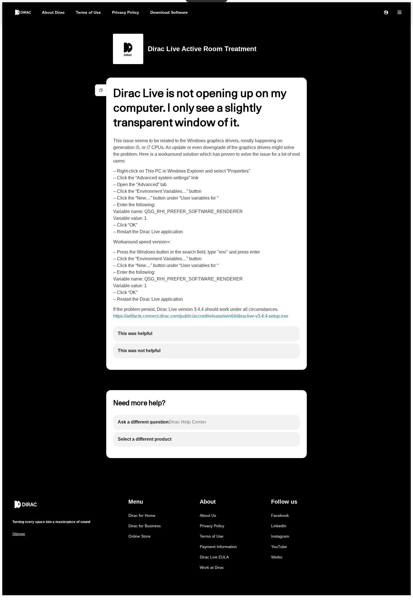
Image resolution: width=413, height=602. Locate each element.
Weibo (276, 557)
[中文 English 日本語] (386, 12)
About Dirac (53, 12)
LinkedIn (278, 526)
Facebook (280, 515)
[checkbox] (206, 333)
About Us (208, 515)
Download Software (169, 12)
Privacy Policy (125, 12)
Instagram (280, 536)
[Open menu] (399, 12)
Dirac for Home (141, 515)
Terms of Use (88, 12)
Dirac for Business (144, 526)
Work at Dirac (212, 567)
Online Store (139, 536)
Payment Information (218, 546)
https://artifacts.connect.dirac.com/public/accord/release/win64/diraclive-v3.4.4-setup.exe (200, 316)
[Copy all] (100, 90)
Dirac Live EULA (214, 557)
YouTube (279, 546)
